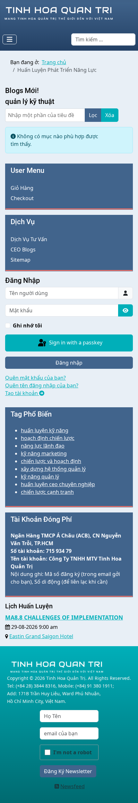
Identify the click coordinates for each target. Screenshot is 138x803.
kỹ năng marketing (44, 453)
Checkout (22, 198)
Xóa (109, 115)
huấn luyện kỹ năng (44, 430)
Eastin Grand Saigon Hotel (41, 636)
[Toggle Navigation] (10, 39)
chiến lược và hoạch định (51, 461)
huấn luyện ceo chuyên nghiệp (58, 484)
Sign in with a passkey (75, 342)
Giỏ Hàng (22, 187)
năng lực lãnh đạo (43, 445)
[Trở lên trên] (127, 791)
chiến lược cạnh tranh (47, 491)
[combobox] (103, 39)
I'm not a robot (72, 752)
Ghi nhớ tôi (27, 325)
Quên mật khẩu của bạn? (35, 377)
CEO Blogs (23, 249)
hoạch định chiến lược (47, 438)
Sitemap (20, 259)
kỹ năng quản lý (40, 476)
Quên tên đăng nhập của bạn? (41, 385)
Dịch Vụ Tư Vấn (29, 239)
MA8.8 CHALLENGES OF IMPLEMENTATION (64, 617)
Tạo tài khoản (22, 393)
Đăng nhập (69, 362)
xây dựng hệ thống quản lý (53, 468)
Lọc (93, 115)
